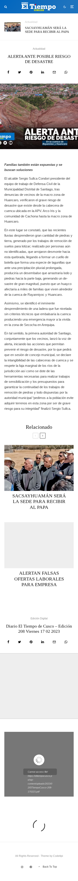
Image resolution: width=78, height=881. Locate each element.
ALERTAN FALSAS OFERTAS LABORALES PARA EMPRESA (39, 578)
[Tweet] (19, 72)
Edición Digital (39, 618)
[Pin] (31, 72)
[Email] (54, 72)
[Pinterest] (30, 867)
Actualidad (31, 22)
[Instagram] (22, 867)
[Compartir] (8, 72)
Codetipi (58, 855)
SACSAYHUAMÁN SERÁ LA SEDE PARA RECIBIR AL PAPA (47, 29)
